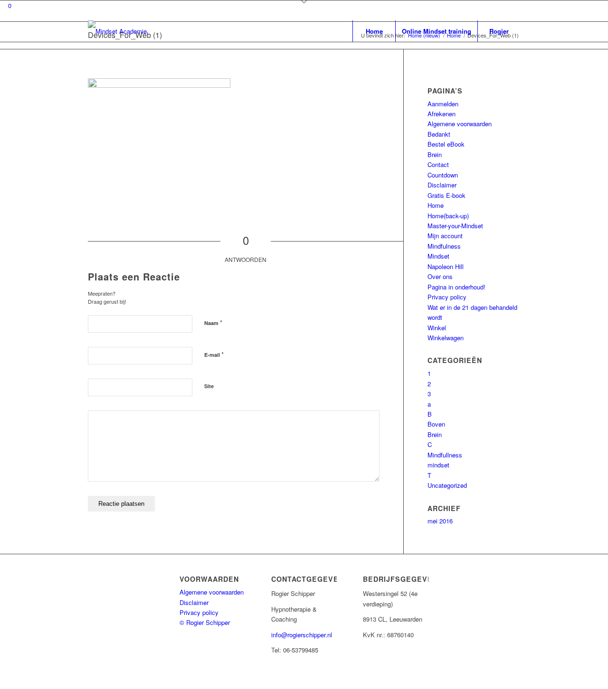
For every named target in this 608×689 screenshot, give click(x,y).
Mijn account (445, 235)
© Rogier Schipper (205, 622)
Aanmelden (443, 103)
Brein (435, 154)
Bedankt (439, 134)
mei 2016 (440, 520)
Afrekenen (442, 113)
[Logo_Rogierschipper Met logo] (117, 31)
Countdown (443, 174)
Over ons (440, 276)
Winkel (437, 327)
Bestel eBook (446, 144)
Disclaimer (442, 184)
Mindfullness (445, 454)
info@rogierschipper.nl (301, 634)
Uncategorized (447, 485)
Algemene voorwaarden (460, 123)
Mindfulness (444, 246)
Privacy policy (447, 296)
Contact (438, 164)
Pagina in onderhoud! (456, 286)
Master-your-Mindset (455, 225)
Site (209, 386)
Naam (213, 322)
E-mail (214, 354)
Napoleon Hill (446, 266)
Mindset (438, 256)
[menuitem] (373, 31)
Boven (436, 423)
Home (436, 205)
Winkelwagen (446, 337)
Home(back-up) (448, 215)
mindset (438, 464)
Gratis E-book (447, 195)
